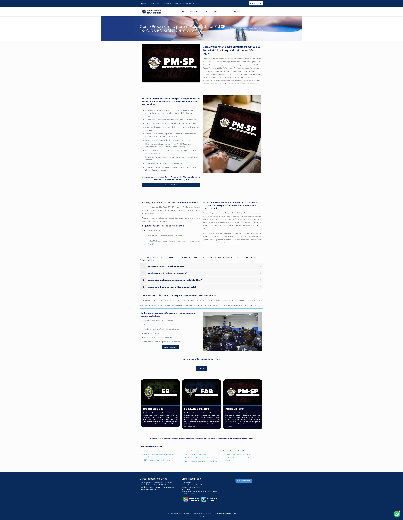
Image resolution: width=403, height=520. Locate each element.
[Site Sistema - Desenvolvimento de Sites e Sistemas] (230, 514)
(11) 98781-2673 (168, 3)
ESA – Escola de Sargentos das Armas (157, 460)
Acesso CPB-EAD (256, 3)
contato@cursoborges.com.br (187, 3)
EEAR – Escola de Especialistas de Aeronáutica (201, 461)
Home (257, 26)
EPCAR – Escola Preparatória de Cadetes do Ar (201, 458)
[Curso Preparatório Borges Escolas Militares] (151, 11)
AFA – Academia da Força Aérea (196, 455)
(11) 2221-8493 (154, 3)
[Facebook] (200, 517)
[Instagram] (203, 517)
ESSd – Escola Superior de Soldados (238, 455)
